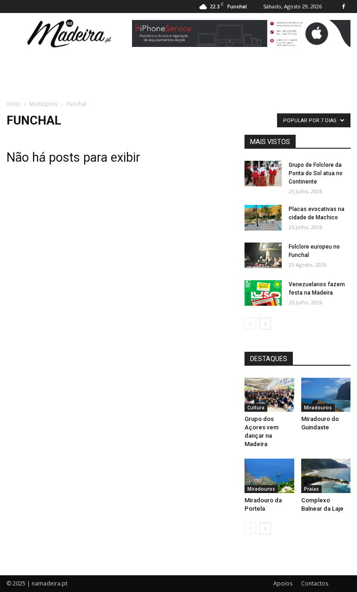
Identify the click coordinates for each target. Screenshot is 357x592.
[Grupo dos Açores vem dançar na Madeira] (269, 395)
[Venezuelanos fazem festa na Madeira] (263, 293)
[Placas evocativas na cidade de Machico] (263, 217)
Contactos (314, 583)
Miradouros (318, 407)
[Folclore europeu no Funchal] (263, 255)
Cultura (255, 407)
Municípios (43, 104)
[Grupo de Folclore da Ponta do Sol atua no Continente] (263, 173)
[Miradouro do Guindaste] (326, 395)
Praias (311, 489)
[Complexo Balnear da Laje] (326, 476)
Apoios (282, 583)
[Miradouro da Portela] (269, 476)
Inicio (13, 104)
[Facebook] (343, 6)
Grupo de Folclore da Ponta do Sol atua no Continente (316, 173)
